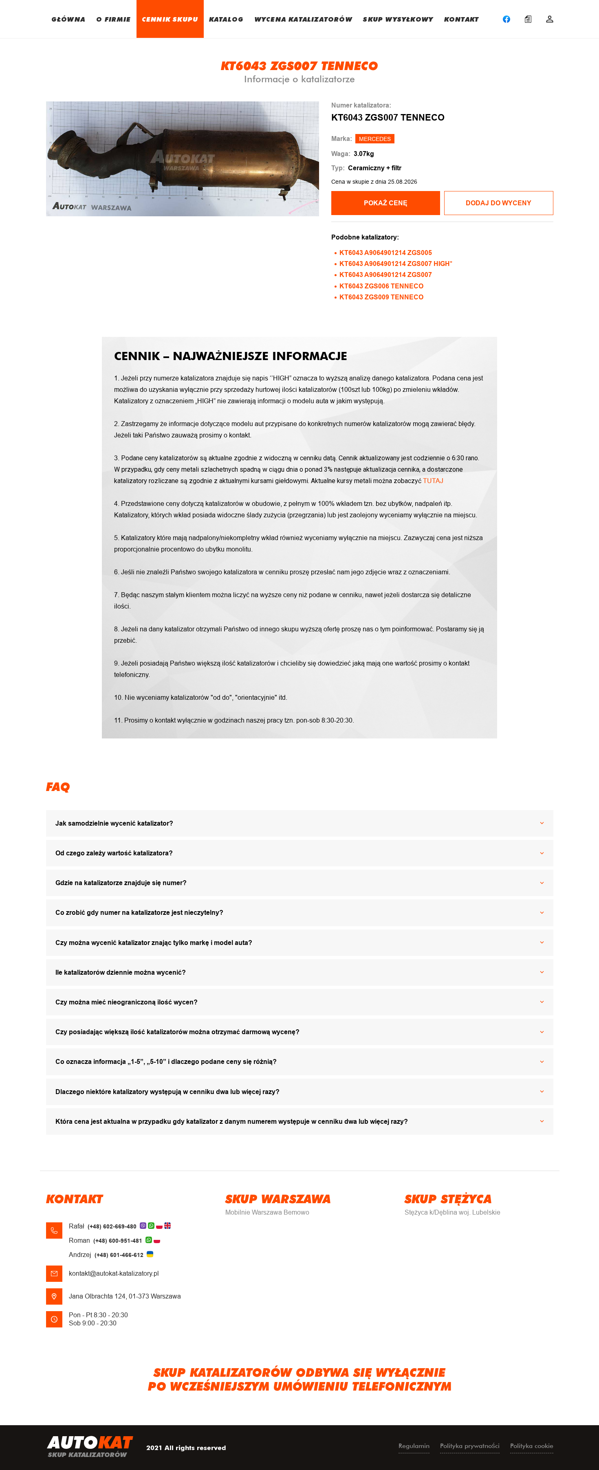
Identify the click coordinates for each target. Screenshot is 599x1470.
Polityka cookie (531, 1446)
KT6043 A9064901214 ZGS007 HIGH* (395, 263)
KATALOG (226, 19)
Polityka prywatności (470, 1446)
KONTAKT (461, 19)
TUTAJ (433, 480)
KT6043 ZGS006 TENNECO (381, 286)
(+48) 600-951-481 (117, 1240)
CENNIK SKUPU (170, 19)
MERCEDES (375, 139)
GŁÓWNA (68, 19)
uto (90, 1446)
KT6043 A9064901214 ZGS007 (385, 274)
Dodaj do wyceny (498, 203)
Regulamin (414, 1446)
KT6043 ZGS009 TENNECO (381, 297)
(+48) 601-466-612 (119, 1255)
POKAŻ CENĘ (385, 203)
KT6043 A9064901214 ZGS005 (385, 252)
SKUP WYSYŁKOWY (398, 19)
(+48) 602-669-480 (112, 1226)
